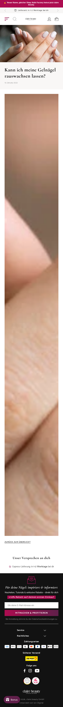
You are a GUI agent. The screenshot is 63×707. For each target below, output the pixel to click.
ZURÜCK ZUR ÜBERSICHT (18, 542)
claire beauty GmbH (35, 699)
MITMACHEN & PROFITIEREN (31, 613)
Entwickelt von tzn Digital (31, 703)
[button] (5, 10)
